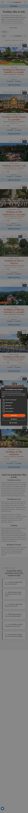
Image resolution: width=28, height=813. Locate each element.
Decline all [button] (14, 419)
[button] (14, 423)
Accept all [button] (14, 415)
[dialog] (14, 406)
